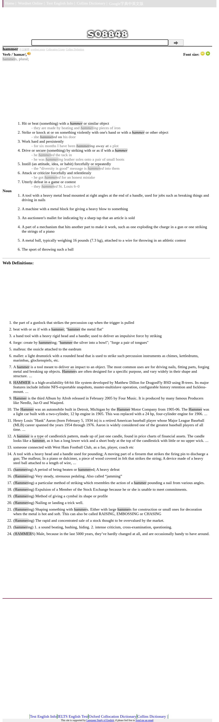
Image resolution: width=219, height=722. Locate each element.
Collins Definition (75, 49)
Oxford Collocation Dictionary (112, 716)
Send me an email (144, 720)
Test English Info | (60, 3)
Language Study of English (100, 720)
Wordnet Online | (31, 3)
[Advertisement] (106, 91)
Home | (10, 3)
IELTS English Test (73, 716)
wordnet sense (38, 49)
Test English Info (43, 716)
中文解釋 (24, 49)
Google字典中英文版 (126, 3)
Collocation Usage (55, 49)
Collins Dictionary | (92, 3)
